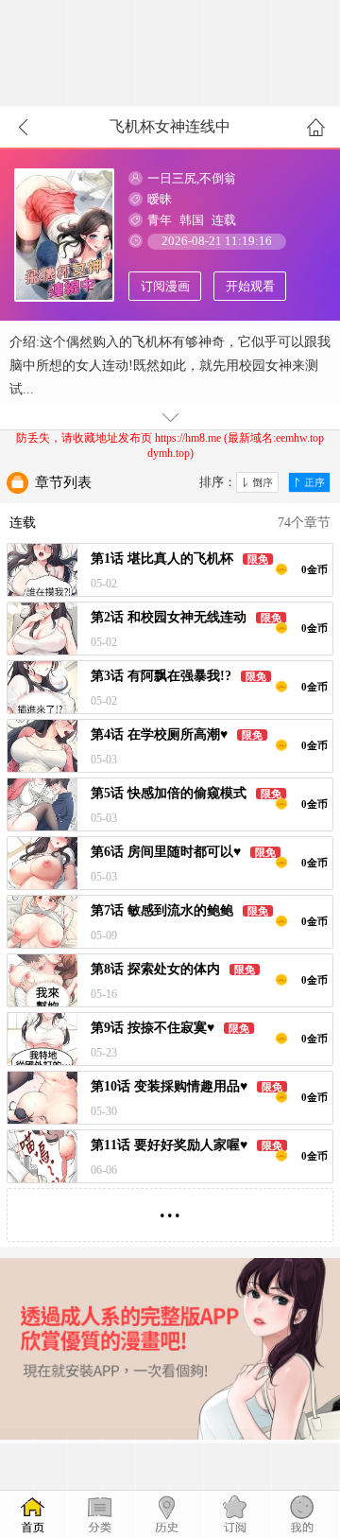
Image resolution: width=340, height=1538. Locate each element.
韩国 (191, 220)
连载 (224, 220)
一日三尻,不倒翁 (191, 178)
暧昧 (159, 199)
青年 (159, 220)
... (170, 1207)
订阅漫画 (165, 286)
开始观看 (250, 286)
